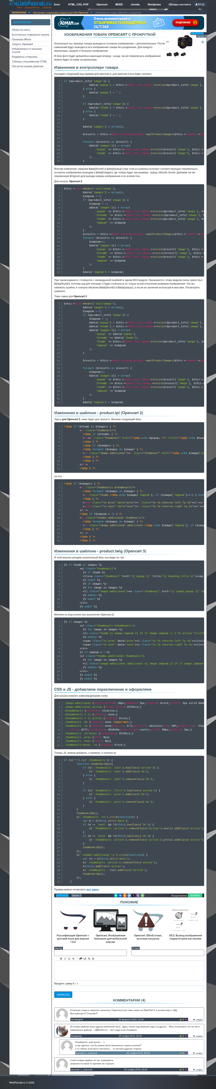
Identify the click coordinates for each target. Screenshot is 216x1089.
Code (84, 958)
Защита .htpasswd (22, 44)
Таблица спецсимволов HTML (29, 61)
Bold (61, 958)
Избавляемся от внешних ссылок (27, 50)
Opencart (102, 4)
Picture (93, 958)
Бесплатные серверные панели (30, 34)
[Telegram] (129, 895)
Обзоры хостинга (180, 4)
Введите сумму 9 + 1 (66, 983)
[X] (134, 895)
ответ (199, 1019)
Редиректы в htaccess (24, 56)
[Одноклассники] (125, 895)
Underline (69, 958)
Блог (57, 4)
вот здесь (93, 889)
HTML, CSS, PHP (78, 4)
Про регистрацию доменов (27, 66)
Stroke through (73, 958)
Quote (80, 958)
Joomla (135, 4)
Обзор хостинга (21, 29)
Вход (201, 4)
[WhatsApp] (142, 895)
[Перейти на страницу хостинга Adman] (129, 23)
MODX (119, 4)
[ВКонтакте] (120, 895)
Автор (58, 948)
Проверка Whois (21, 39)
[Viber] (138, 895)
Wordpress (154, 4)
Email (135, 948)
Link (89, 958)
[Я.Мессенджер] (116, 895)
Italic (65, 958)
